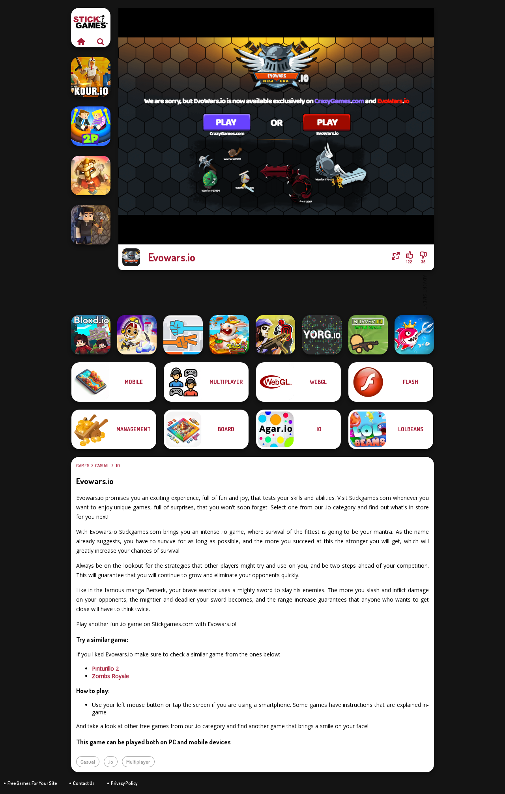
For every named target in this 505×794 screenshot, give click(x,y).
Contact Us (84, 783)
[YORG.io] (322, 334)
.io (117, 465)
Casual (102, 465)
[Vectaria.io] (90, 224)
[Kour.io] (90, 77)
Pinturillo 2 (105, 668)
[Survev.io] (368, 334)
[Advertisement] (276, 291)
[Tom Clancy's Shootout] (275, 334)
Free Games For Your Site (32, 783)
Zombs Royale (110, 676)
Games (82, 465)
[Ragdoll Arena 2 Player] (90, 126)
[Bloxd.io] (90, 334)
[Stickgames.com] (81, 41)
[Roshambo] (183, 334)
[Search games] (100, 41)
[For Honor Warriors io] (90, 175)
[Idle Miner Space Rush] (137, 334)
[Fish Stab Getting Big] (414, 334)
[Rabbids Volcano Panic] (229, 334)
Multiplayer (138, 762)
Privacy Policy (124, 783)
